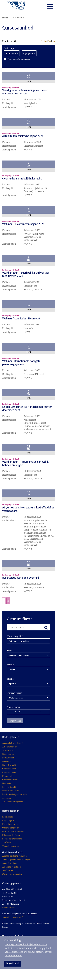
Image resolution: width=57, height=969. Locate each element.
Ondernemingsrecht (10, 827)
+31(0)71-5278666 (10, 892)
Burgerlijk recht (9, 764)
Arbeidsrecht (7, 750)
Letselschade (7, 816)
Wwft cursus (7, 870)
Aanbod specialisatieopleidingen (16, 859)
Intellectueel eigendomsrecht (14, 794)
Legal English (8, 820)
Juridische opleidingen (11, 866)
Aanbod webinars (9, 863)
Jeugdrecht (6, 797)
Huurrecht (6, 783)
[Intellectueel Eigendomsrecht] (23, 801)
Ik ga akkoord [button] (12, 963)
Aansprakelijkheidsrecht (12, 743)
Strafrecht (6, 842)
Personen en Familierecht (13, 831)
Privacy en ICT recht (11, 835)
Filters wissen (15, 720)
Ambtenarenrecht (9, 746)
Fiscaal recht (7, 775)
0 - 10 (17, 711)
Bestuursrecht (8, 757)
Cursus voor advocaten (12, 874)
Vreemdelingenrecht (10, 845)
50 (53, 41)
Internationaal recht (10, 790)
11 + (39, 711)
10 (45, 41)
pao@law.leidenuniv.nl (12, 889)
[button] (28, 641)
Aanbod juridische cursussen (14, 855)
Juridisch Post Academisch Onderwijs (13, 6)
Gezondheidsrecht (9, 779)
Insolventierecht (9, 786)
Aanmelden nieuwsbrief (12, 917)
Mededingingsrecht (10, 824)
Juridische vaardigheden (12, 801)
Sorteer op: (9, 48)
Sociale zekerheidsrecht (12, 838)
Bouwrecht (7, 761)
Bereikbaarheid (8, 907)
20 (49, 41)
